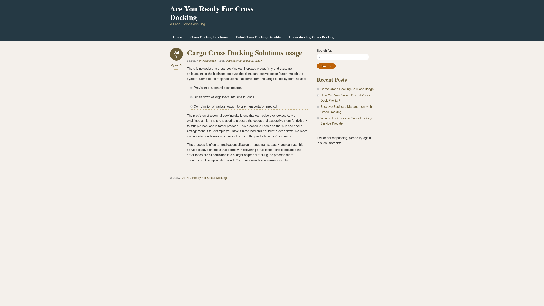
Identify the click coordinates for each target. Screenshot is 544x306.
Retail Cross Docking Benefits (258, 37)
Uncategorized (207, 60)
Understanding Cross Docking (311, 37)
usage (258, 60)
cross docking (234, 60)
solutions (248, 60)
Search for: (324, 50)
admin (178, 65)
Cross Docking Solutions (209, 37)
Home (177, 37)
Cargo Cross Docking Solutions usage (244, 52)
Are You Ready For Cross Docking (212, 13)
